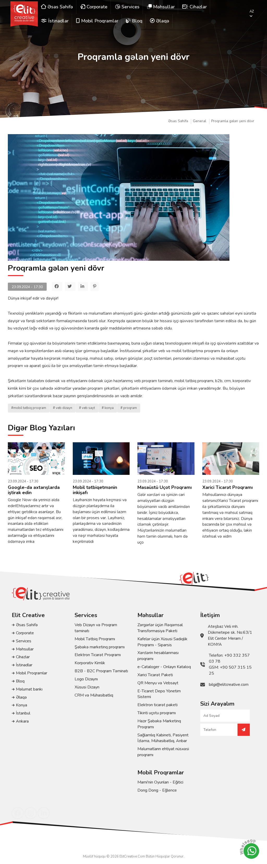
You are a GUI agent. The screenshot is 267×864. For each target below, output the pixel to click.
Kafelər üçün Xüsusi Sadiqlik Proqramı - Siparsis (162, 642)
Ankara (22, 721)
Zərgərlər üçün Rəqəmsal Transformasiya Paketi (160, 628)
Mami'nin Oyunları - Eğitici (160, 782)
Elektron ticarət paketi (157, 705)
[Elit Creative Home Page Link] (24, 14)
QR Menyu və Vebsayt (157, 683)
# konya (108, 408)
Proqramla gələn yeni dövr (232, 121)
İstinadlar (24, 665)
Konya (21, 705)
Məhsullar (25, 649)
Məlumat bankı (29, 689)
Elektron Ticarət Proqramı (98, 655)
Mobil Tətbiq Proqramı (95, 639)
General (199, 121)
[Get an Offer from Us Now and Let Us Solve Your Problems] (244, 730)
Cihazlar (23, 657)
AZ (252, 11)
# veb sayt (87, 408)
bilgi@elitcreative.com (228, 684)
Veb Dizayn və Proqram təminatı (96, 628)
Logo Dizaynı (86, 679)
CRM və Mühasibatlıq (94, 695)
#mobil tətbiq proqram (28, 408)
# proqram (128, 408)
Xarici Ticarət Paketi (155, 675)
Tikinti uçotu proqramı (156, 713)
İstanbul (23, 713)
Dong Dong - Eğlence (157, 790)
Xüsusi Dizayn (87, 687)
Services (23, 641)
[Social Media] (57, 286)
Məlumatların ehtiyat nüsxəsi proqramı (163, 752)
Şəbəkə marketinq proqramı (100, 647)
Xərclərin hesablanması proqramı (158, 656)
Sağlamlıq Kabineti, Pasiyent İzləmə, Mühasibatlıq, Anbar (163, 738)
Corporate (25, 633)
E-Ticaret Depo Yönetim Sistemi (159, 694)
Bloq (20, 681)
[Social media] (17, 813)
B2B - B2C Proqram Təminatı (101, 671)
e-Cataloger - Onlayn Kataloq (164, 667)
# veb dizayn (62, 408)
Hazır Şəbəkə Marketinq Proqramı (159, 724)
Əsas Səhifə (178, 121)
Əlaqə (21, 697)
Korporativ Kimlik (90, 663)
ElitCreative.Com (132, 856)
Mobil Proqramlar (31, 673)
